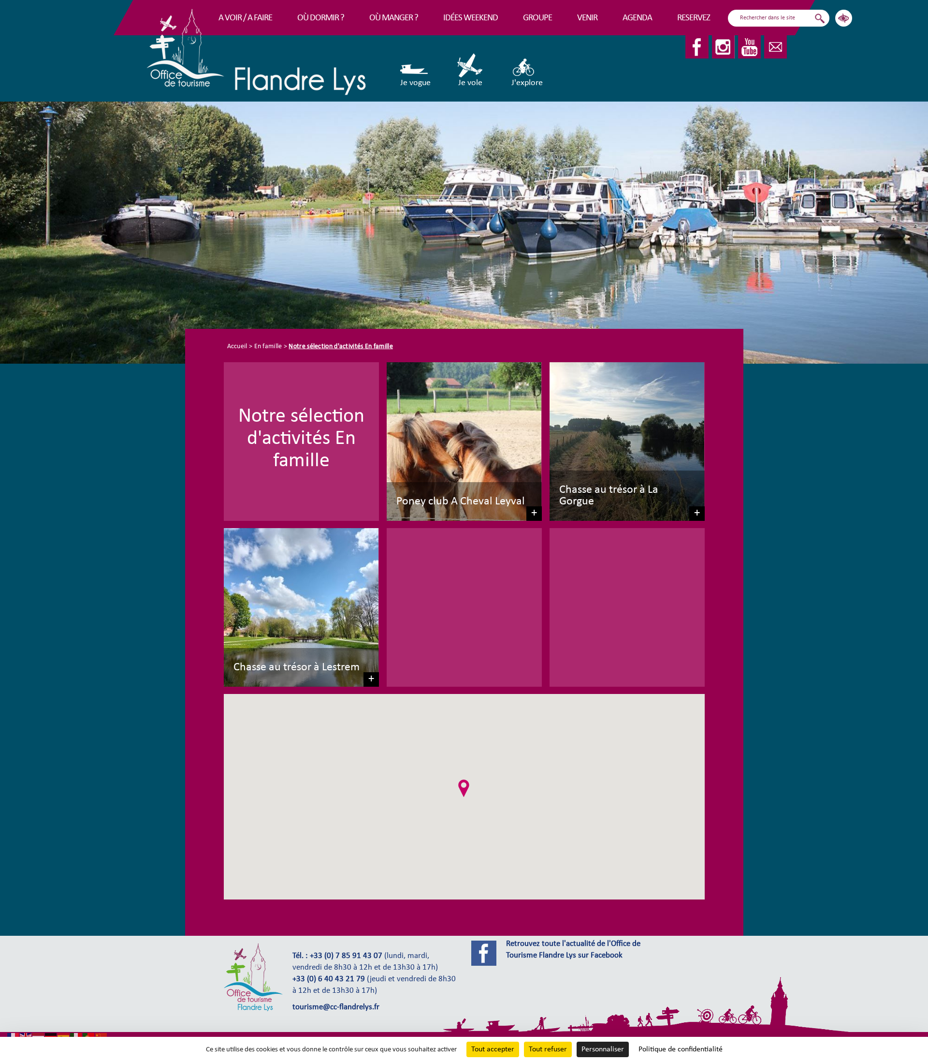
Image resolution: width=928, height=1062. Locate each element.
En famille (268, 346)
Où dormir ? (320, 18)
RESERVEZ (693, 18)
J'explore (527, 83)
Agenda (637, 18)
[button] (463, 788)
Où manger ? (393, 18)
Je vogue (415, 83)
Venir (587, 18)
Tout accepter (492, 1049)
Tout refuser (548, 1049)
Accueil (237, 346)
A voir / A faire (245, 18)
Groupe (537, 18)
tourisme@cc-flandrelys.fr (335, 1007)
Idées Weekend (470, 18)
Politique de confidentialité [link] (680, 1049)
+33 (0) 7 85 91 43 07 (346, 956)
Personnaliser (602, 1049)
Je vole (470, 83)
